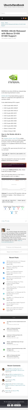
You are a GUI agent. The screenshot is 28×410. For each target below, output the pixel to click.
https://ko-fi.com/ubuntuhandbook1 (11, 241)
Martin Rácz (8, 390)
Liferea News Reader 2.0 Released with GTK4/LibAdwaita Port (16, 287)
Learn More (17, 405)
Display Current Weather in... (13, 252)
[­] (14, 0)
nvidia (8, 221)
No (12, 405)
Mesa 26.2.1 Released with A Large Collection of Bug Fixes (15, 267)
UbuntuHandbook (14, 5)
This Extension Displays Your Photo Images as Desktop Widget (15, 282)
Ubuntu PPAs (12, 380)
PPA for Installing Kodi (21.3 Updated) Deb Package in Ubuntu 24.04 (14, 369)
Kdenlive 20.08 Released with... (14, 247)
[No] (26, 404)
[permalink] (25, 221)
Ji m (6, 369)
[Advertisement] (14, 56)
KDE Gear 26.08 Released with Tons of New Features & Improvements (16, 277)
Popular (14, 317)
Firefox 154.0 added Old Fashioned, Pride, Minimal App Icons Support (15, 308)
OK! (9, 405)
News (3, 221)
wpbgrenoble (8, 384)
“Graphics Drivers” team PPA (11, 138)
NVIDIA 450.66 (5, 96)
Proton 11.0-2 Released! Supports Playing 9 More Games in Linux (15, 272)
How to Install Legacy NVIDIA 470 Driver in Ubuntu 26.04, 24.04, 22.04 (15, 385)
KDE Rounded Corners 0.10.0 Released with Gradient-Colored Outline (16, 261)
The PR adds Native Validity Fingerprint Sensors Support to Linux (16, 303)
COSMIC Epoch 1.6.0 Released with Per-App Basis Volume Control (16, 292)
